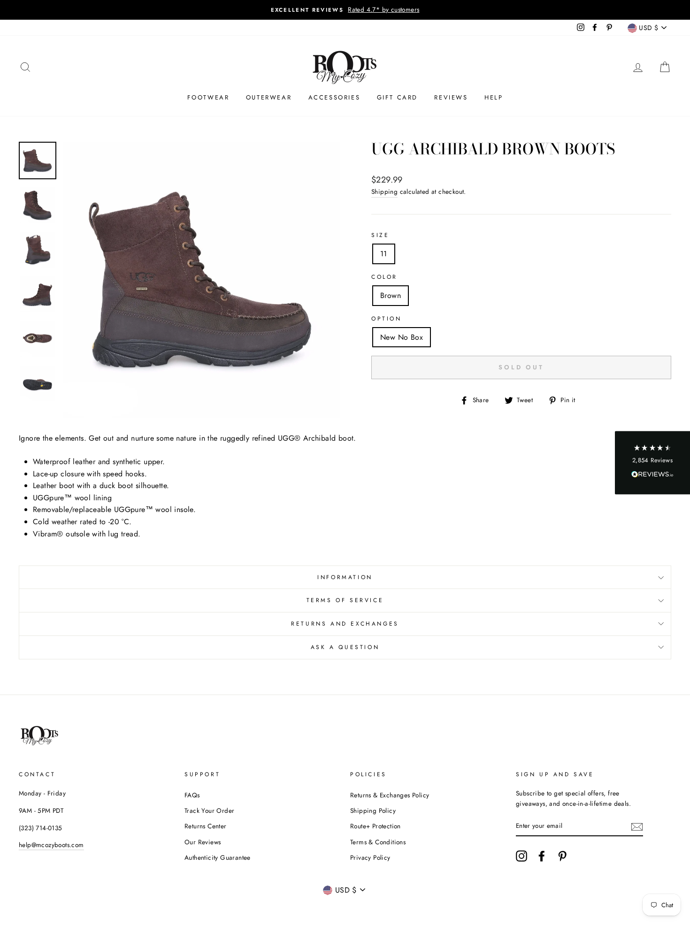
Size (380, 235)
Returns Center (205, 826)
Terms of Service (345, 600)
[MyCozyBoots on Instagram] (521, 856)
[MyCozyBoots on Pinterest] (562, 856)
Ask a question (345, 647)
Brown (390, 295)
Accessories (334, 97)
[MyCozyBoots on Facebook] (541, 856)
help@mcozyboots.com (51, 844)
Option (386, 318)
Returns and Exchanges (345, 623)
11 (383, 253)
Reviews (451, 97)
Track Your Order (209, 810)
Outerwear (268, 97)
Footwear (208, 97)
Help (493, 97)
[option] (345, 10)
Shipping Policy (373, 810)
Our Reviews (202, 842)
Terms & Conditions (378, 842)
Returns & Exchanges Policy (389, 795)
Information (345, 577)
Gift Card (397, 97)
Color (384, 277)
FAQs (192, 795)
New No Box (401, 337)
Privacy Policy (370, 857)
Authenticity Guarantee (217, 857)
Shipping (384, 191)
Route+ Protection (375, 826)
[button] (652, 462)
